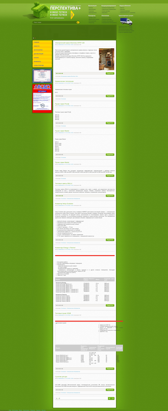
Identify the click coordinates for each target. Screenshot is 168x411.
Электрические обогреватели (109, 22)
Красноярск (26, 410)
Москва (44, 410)
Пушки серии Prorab (62, 104)
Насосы (122, 7)
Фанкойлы (104, 12)
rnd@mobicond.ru (59, 18)
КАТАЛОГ (36, 57)
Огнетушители (92, 21)
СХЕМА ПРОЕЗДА (39, 65)
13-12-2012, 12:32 (69, 83)
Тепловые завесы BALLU (63, 183)
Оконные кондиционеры (108, 7)
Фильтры (122, 9)
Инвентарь (91, 22)
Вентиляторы (92, 9)
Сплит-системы (106, 11)
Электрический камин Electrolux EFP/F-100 (69, 43)
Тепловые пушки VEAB (63, 313)
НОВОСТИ (36, 46)
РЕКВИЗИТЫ (37, 61)
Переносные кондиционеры (109, 9)
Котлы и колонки (106, 17)
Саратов (38, 410)
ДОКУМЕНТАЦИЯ (38, 53)
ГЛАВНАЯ (36, 42)
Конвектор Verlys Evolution (64, 203)
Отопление (63, 98)
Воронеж (32, 410)
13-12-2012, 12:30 (69, 185)
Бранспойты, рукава (94, 19)
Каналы (91, 7)
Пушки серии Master (62, 131)
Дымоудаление (93, 12)
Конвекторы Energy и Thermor (65, 248)
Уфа (10, 410)
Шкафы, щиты (92, 17)
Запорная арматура (125, 11)
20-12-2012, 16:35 (69, 44)
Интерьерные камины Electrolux (68, 76)
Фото (77, 76)
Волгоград (15, 410)
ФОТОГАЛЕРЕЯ (38, 50)
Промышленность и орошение (127, 12)
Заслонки (91, 11)
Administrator (61, 44)
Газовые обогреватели (107, 21)
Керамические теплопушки (64, 81)
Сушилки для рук (61, 376)
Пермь (20, 410)
